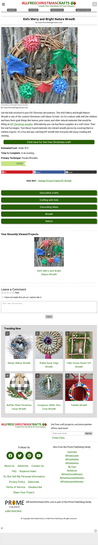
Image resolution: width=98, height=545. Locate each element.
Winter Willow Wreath (19, 363)
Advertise (22, 465)
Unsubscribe (35, 487)
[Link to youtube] (38, 455)
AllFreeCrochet (72, 455)
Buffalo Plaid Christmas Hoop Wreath (19, 407)
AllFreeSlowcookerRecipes (72, 478)
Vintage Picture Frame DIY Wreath (54, 180)
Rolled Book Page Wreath (49, 365)
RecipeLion (72, 470)
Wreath (49, 214)
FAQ (14, 471)
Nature (49, 221)
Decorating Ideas (49, 207)
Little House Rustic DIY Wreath (79, 365)
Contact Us (37, 465)
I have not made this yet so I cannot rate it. (23, 297)
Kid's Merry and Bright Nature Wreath (49, 272)
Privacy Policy (17, 481)
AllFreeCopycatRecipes (72, 474)
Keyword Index (28, 471)
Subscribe (33, 481)
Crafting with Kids (49, 200)
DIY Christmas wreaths (21, 124)
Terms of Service (15, 487)
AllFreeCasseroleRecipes (71, 481)
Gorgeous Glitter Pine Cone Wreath (49, 407)
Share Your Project (23, 492)
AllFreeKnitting (72, 459)
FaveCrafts (72, 452)
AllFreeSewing (71, 463)
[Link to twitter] (20, 455)
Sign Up (88, 433)
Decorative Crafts (49, 192)
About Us (9, 465)
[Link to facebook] (10, 455)
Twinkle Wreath (79, 405)
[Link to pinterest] (29, 455)
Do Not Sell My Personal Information (24, 476)
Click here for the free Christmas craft (49, 142)
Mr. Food (72, 467)
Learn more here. (13, 511)
